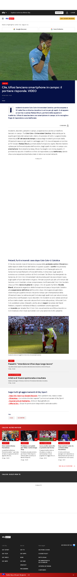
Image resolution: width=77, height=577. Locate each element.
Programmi (24, 569)
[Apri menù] (3, 19)
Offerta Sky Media (44, 566)
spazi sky (23, 565)
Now (21, 557)
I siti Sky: (4, 545)
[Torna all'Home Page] (10, 19)
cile (11, 418)
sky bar (22, 561)
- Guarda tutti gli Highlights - (19, 401)
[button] (35, 575)
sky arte (5, 561)
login (73, 12)
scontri (21, 418)
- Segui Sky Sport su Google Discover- (23, 396)
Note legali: (41, 545)
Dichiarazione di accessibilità (44, 561)
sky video (5, 557)
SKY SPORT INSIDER (67, 18)
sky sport (5, 550)
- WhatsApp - (13, 398)
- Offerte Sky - (13, 403)
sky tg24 (5, 553)
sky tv (22, 550)
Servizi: (22, 545)
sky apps (23, 553)
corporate (42, 570)
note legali (42, 557)
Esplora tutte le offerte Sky (20, 12)
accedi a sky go (66, 545)
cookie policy (43, 553)
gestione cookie (44, 550)
